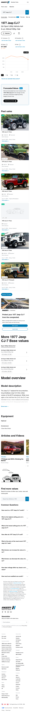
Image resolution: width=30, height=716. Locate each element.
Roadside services (19, 652)
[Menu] (28, 2)
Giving (17, 689)
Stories (3, 686)
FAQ (17, 695)
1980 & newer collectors (6, 643)
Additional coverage (6, 661)
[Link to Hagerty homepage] (9, 608)
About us (17, 677)
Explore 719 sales (6, 294)
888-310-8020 (18, 654)
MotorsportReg (5, 697)
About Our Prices (17, 583)
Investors (18, 688)
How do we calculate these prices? (11, 78)
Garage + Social (5, 693)
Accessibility (15, 707)
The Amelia (18, 661)
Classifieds (4, 675)
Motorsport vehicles (6, 652)
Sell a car (3, 677)
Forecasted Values (15, 588)
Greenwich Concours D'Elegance (20, 666)
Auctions (3, 674)
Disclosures (21, 707)
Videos (3, 684)
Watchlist (12, 6)
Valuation (17, 638)
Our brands (18, 680)
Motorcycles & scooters (6, 650)
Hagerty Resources (5, 695)
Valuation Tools (14, 2)
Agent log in (4, 668)
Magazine (18, 645)
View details (5, 141)
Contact (17, 686)
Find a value (4, 6)
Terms (17, 698)
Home (17, 675)
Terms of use (8, 710)
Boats (3, 654)
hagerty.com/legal (13, 591)
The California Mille (19, 663)
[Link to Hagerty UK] (8, 704)
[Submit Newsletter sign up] (26, 622)
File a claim (4, 638)
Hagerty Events (19, 659)
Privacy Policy (24, 625)
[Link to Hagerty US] (2, 704)
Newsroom (18, 684)
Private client (4, 656)
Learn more (15, 329)
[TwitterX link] (5, 611)
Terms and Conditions (7, 626)
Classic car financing (6, 659)
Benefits (17, 641)
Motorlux (17, 668)
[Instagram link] (8, 611)
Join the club (18, 636)
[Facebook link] (2, 611)
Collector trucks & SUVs (6, 647)
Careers (17, 682)
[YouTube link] (10, 611)
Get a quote (15, 325)
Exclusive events (19, 647)
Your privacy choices (8, 707)
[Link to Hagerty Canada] (5, 704)
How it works (4, 679)
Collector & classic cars (6, 645)
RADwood (18, 670)
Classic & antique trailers (7, 648)
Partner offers (18, 643)
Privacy (3, 710)
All (2, 688)
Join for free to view (6, 40)
